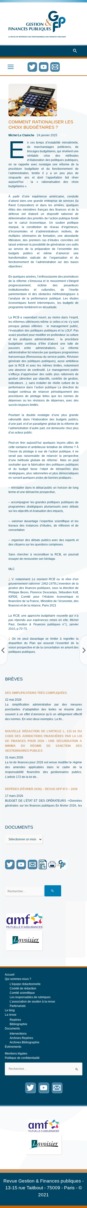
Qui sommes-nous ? (18, 979)
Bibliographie (18, 1024)
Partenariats (18, 1006)
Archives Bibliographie (24, 1042)
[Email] (55, 67)
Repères (15, 1019)
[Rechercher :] (43, 1069)
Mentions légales (16, 1053)
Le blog (10, 1010)
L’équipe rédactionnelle (25, 984)
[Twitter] (32, 67)
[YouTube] (43, 67)
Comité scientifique (22, 993)
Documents (12, 1028)
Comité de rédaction (23, 988)
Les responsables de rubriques (30, 997)
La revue (10, 1014)
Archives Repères (21, 1038)
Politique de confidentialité (22, 1058)
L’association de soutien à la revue (32, 1001)
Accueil (9, 974)
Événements (13, 1046)
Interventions (18, 1033)
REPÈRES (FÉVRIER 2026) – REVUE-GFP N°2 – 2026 (41, 789)
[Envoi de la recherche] (52, 890)
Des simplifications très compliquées (36, 693)
